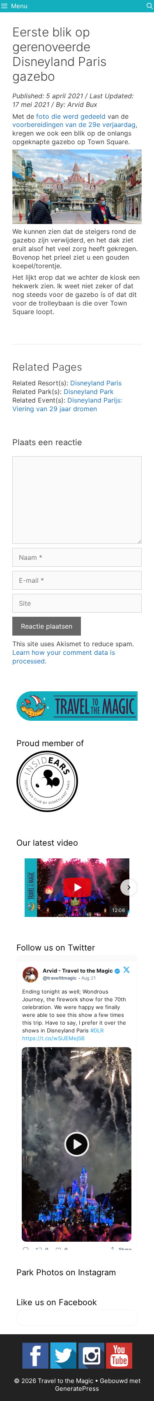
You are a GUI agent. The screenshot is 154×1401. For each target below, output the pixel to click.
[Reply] (25, 1249)
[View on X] (126, 969)
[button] (25, 887)
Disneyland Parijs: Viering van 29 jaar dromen (67, 404)
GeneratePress (77, 1388)
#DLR (96, 1030)
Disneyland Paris (96, 383)
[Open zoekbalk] (149, 6)
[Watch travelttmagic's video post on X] (76, 1144)
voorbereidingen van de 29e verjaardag (74, 124)
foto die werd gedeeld (71, 116)
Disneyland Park (89, 391)
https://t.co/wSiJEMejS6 (53, 1038)
